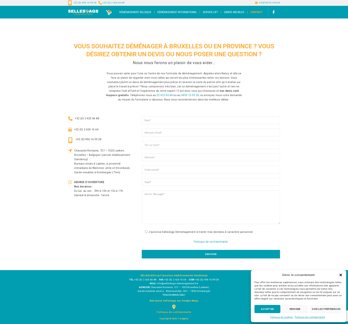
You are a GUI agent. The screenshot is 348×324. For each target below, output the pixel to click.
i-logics (182, 318)
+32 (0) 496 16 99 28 (85, 2)
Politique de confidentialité (310, 317)
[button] (341, 275)
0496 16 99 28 (190, 95)
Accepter (267, 309)
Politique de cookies (281, 317)
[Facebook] (275, 12)
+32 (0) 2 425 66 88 (113, 2)
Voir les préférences (326, 309)
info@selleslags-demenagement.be (177, 283)
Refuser (295, 309)
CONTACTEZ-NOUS (269, 2)
